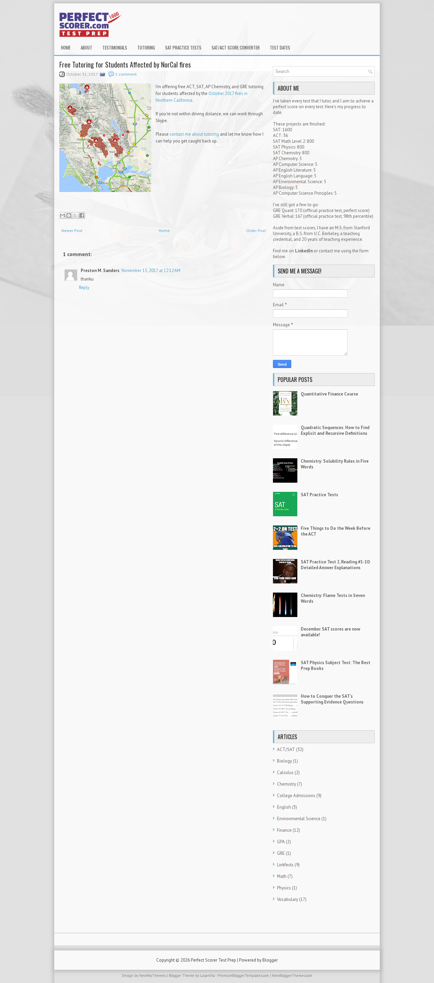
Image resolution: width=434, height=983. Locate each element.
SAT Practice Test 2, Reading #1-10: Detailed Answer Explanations (335, 565)
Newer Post (71, 230)
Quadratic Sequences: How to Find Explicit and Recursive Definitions (335, 430)
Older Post (256, 230)
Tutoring (146, 47)
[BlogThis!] (68, 215)
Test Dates (280, 47)
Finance (284, 830)
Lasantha (207, 975)
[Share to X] (75, 215)
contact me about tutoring (194, 134)
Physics (284, 888)
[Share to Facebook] (81, 215)
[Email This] (62, 215)
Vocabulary (287, 899)
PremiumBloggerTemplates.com (243, 975)
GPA (281, 842)
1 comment (126, 74)
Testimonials (114, 47)
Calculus (285, 772)
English (284, 807)
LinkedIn (304, 251)
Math (282, 876)
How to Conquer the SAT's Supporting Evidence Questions (332, 699)
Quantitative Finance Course (329, 394)
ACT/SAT (286, 749)
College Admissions (296, 795)
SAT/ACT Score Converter (236, 47)
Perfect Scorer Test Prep (213, 960)
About (86, 47)
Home (66, 47)
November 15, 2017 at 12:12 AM (150, 270)
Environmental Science (298, 819)
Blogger (270, 960)
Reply (84, 287)
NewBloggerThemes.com (292, 975)
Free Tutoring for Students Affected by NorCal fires (125, 64)
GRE (281, 853)
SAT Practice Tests (183, 47)
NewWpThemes (152, 975)
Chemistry (286, 784)
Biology (284, 761)
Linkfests (285, 865)
